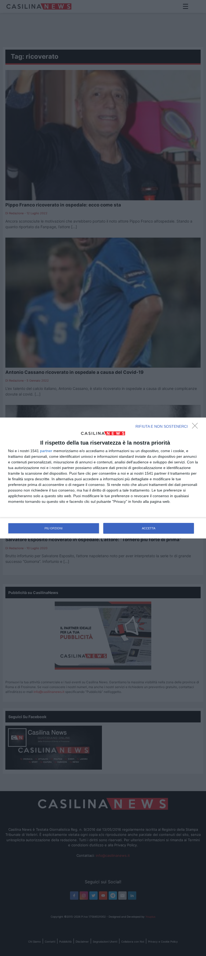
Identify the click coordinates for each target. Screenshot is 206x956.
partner (46, 451)
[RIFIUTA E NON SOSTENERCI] (196, 427)
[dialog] (103, 478)
